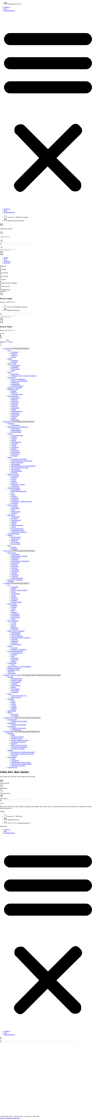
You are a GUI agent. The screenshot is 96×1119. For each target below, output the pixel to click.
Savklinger (14, 639)
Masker (10, 712)
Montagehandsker (16, 678)
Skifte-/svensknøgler (17, 462)
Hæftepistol (14, 360)
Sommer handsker (16, 680)
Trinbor (13, 592)
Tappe (13, 665)
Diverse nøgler (15, 469)
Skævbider (14, 456)
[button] (48, 110)
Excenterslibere (15, 365)
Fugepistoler (15, 498)
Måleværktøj (11, 515)
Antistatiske (14, 692)
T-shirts (13, 704)
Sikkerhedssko (12, 711)
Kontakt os (7, 7)
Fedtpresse (14, 416)
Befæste (10, 359)
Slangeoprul (14, 658)
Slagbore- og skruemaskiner (19, 381)
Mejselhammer (15, 384)
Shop (5, 9)
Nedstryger (14, 483)
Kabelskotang (15, 454)
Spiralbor (14, 597)
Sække (13, 759)
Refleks (13, 687)
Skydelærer (14, 518)
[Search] (1, 319)
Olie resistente (15, 689)
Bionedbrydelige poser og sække (21, 762)
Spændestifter (15, 615)
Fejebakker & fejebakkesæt (19, 747)
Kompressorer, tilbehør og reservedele (22, 754)
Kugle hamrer (15, 542)
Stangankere (15, 574)
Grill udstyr (14, 576)
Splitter (13, 619)
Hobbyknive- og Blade (18, 484)
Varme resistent (15, 685)
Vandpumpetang (16, 442)
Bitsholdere (14, 627)
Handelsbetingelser (9, 10)
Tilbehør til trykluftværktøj (19, 721)
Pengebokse (14, 503)
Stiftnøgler (14, 472)
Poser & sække (12, 757)
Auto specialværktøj (13, 533)
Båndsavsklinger (16, 644)
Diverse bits (14, 629)
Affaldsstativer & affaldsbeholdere (21, 764)
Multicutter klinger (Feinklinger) (20, 637)
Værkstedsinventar (16, 653)
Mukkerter (14, 540)
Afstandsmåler (15, 398)
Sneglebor (14, 600)
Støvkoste (14, 743)
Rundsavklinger (16, 632)
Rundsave (14, 354)
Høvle (13, 370)
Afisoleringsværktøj (17, 435)
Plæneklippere (15, 563)
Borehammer (15, 382)
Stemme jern (15, 500)
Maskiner (10, 750)
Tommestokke (15, 517)
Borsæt (13, 595)
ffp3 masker (14, 716)
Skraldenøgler (15, 508)
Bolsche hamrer (16, 544)
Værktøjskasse (15, 425)
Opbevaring (14, 660)
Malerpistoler (15, 420)
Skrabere (13, 481)
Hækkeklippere (15, 558)
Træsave (13, 479)
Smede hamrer (15, 539)
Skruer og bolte (12, 604)
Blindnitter (14, 605)
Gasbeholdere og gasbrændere (20, 561)
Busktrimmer (15, 566)
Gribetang (14, 568)
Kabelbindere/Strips (13, 670)
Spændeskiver (15, 614)
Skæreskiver (15, 641)
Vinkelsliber (14, 367)
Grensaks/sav (15, 571)
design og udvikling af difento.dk (10, 1118)
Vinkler (13, 527)
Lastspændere (12, 673)
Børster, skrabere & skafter (19, 745)
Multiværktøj (15, 374)
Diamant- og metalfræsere (19, 649)
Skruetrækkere (15, 428)
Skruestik (14, 654)
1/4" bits (13, 622)
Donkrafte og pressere (14, 668)
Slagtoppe (14, 513)
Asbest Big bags (12, 767)
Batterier (13, 391)
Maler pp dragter (16, 697)
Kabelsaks (14, 549)
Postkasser (11, 581)
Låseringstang (15, 450)
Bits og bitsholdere (13, 621)
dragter (10, 694)
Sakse (9, 545)
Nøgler (10, 457)
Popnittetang (15, 447)
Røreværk (14, 399)
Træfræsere (14, 648)
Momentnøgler (15, 464)
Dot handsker (15, 690)
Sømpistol (14, 362)
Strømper (14, 709)
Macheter (14, 573)
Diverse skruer (15, 617)
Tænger (10, 433)
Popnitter (14, 607)
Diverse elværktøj (13, 396)
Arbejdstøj (11, 699)
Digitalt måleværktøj (17, 528)
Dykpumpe (14, 404)
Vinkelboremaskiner (17, 386)
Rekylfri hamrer (16, 537)
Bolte (12, 610)
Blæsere (13, 418)
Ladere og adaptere (17, 394)
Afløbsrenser (15, 401)
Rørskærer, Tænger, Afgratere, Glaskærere (23, 376)
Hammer (10, 535)
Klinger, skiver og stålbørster (16, 631)
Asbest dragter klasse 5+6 (18, 695)
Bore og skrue (12, 377)
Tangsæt (13, 445)
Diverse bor (14, 598)
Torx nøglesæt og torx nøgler (19, 467)
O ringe (13, 609)
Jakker (13, 700)
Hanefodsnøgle (15, 511)
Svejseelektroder (16, 730)
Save (9, 350)
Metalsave (14, 478)
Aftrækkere (11, 671)
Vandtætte (14, 684)
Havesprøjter (15, 569)
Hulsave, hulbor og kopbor (19, 590)
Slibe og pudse (12, 364)
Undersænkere (15, 593)
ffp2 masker (14, 714)
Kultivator (14, 564)
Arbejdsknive (15, 476)
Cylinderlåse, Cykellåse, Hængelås (21, 501)
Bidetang (14, 449)
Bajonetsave (14, 352)
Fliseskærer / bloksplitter (15, 387)
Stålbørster (14, 643)
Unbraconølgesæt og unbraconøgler (21, 461)
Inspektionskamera (16, 411)
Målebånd (14, 522)
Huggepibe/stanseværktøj (18, 491)
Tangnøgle (14, 444)
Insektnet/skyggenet (17, 578)
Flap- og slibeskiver (17, 636)
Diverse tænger (15, 452)
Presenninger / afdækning (15, 580)
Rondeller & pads (16, 738)
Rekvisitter (11, 733)
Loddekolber (15, 413)
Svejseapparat (12, 726)
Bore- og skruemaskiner (18, 379)
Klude (13, 735)
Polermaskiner (15, 369)
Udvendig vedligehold (17, 749)
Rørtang (13, 440)
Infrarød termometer (17, 525)
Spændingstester (16, 520)
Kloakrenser (14, 403)
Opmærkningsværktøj (17, 530)
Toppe (13, 510)
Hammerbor (14, 587)
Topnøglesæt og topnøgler (19, 459)
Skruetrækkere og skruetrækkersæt (18, 427)
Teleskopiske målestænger (19, 532)
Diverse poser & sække (18, 765)
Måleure (13, 661)
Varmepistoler (15, 408)
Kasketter (14, 707)
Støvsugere (14, 755)
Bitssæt (13, 626)
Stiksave (13, 357)
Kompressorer (12, 723)
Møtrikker (14, 612)
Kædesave (14, 355)
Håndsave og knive (13, 474)
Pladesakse (14, 406)
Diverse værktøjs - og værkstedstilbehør (19, 666)
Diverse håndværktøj (14, 488)
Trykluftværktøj (12, 719)
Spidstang (14, 437)
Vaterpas (13, 523)
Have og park (12, 552)
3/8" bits (13, 624)
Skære (9, 372)
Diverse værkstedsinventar (15, 651)
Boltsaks (13, 547)
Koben (13, 495)
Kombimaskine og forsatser (19, 556)
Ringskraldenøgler (16, 471)
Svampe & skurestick (17, 737)
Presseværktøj (15, 415)
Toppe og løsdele (13, 505)
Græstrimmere (15, 554)
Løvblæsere (14, 559)
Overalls (13, 706)
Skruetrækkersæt (16, 430)
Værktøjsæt (11, 423)
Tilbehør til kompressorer (18, 724)
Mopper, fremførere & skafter (20, 740)
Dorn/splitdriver (16, 489)
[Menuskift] (1, 344)
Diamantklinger (15, 634)
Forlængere (14, 506)
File (12, 493)
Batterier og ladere (13, 389)
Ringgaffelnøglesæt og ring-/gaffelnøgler (23, 466)
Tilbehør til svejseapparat (18, 728)
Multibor (13, 588)
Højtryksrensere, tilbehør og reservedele (23, 752)
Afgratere (14, 496)
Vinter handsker (16, 682)
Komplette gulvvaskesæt (18, 742)
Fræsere (10, 646)
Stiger (13, 656)
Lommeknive (15, 486)
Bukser (13, 702)
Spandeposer (15, 760)
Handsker (10, 677)
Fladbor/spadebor (16, 602)
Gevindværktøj (12, 663)
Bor (9, 585)
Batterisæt (14, 393)
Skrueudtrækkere (16, 432)
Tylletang (14, 439)
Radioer (13, 409)
